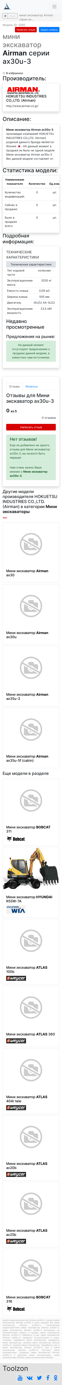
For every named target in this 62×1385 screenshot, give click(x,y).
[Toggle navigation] (54, 6)
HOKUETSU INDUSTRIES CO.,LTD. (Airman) (26, 98)
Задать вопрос (49, 29)
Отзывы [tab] (14, 386)
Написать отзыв (26, 29)
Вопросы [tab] (32, 386)
